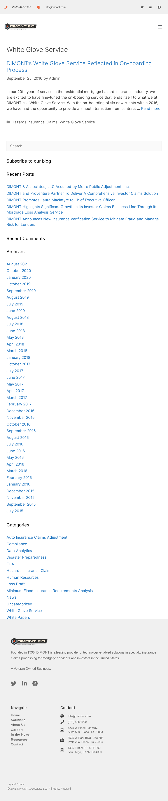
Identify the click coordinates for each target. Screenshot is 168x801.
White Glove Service (77, 122)
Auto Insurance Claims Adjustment (37, 537)
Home (15, 715)
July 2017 (15, 371)
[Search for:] (84, 146)
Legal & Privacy (16, 784)
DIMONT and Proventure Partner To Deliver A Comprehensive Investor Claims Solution (82, 193)
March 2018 (17, 351)
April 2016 (15, 464)
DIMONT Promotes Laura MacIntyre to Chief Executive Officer (61, 200)
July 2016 (15, 444)
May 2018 (15, 337)
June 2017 (16, 377)
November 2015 (21, 497)
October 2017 (18, 364)
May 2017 (15, 384)
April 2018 (15, 344)
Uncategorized (19, 604)
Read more (150, 108)
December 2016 (21, 411)
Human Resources (23, 577)
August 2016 (18, 437)
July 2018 (15, 324)
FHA (10, 564)
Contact (17, 744)
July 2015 (15, 511)
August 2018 (18, 317)
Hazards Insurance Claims (35, 122)
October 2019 (19, 284)
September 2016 (21, 431)
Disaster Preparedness (27, 557)
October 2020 (19, 270)
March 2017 (17, 397)
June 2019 (16, 310)
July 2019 (15, 304)
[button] (160, 26)
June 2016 (16, 451)
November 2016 (21, 417)
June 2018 (16, 331)
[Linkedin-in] (151, 7)
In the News (20, 735)
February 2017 (19, 404)
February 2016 (19, 477)
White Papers (18, 617)
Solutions (18, 720)
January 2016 (18, 484)
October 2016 (19, 424)
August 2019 (18, 297)
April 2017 (15, 391)
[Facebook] (159, 7)
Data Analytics (19, 551)
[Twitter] (142, 7)
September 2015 (21, 504)
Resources (19, 740)
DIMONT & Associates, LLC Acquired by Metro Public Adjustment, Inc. (68, 186)
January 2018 (18, 357)
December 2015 (20, 491)
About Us (18, 725)
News (12, 597)
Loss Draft (16, 584)
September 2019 (21, 291)
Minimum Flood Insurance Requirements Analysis (50, 591)
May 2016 (15, 457)
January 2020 (19, 277)
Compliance (17, 544)
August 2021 (18, 264)
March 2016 (17, 471)
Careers (17, 730)
